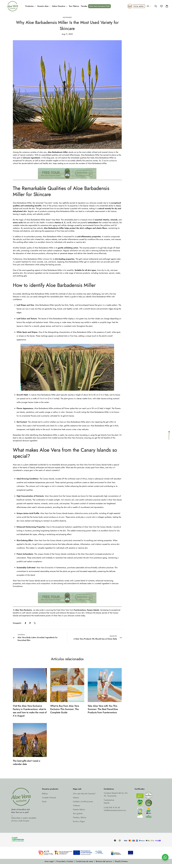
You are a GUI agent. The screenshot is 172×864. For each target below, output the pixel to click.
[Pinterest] (30, 623)
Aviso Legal (49, 861)
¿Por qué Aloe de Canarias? (84, 793)
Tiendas (84, 6)
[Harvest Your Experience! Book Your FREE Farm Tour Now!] (67, 605)
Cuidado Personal (49, 797)
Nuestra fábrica (79, 809)
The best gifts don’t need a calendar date (26, 762)
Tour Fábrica (74, 6)
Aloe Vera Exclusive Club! (99, 6)
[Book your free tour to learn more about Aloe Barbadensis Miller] (67, 173)
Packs (44, 801)
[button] (167, 6)
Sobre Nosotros (58, 6)
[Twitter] (34, 623)
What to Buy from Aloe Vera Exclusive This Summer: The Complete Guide (64, 709)
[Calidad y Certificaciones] (148, 806)
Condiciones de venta (84, 861)
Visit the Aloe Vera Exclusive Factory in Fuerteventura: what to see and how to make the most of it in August (30, 710)
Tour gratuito (78, 813)
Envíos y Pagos (79, 821)
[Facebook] (25, 623)
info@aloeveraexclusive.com (115, 810)
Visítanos (76, 805)
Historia (76, 797)
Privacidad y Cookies (64, 861)
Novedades (67, 17)
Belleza (45, 793)
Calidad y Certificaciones (83, 801)
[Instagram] (120, 840)
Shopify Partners (121, 861)
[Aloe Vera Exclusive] (12, 6)
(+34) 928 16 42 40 (112, 807)
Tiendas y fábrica (79, 817)
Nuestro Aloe (42, 6)
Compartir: (17, 623)
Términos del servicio (104, 861)
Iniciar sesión (139, 6)
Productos (29, 6)
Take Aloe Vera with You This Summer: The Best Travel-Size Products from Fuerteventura (103, 709)
